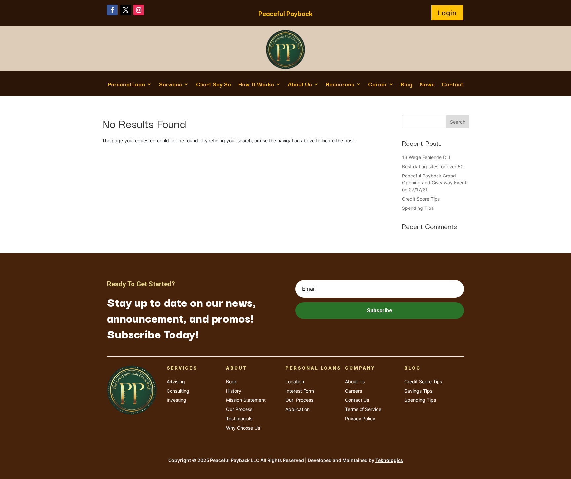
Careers (353, 391)
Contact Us (357, 400)
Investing (176, 400)
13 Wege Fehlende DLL (427, 157)
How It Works (256, 85)
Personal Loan (126, 85)
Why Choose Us (243, 428)
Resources (340, 85)
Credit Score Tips (421, 199)
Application (298, 409)
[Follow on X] (125, 10)
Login (447, 13)
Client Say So (213, 85)
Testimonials (239, 418)
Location (295, 381)
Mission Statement (246, 400)
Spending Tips (418, 208)
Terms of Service (363, 409)
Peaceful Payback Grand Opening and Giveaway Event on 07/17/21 (434, 182)
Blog (406, 85)
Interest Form (300, 391)
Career (377, 85)
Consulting (178, 391)
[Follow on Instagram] (138, 10)
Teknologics (389, 460)
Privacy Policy (360, 418)
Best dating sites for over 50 (433, 166)
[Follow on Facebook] (112, 10)
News (427, 85)
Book (231, 381)
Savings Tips (418, 391)
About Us (300, 85)
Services (170, 85)
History (233, 391)
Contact (452, 85)
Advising (176, 381)
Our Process (239, 409)
